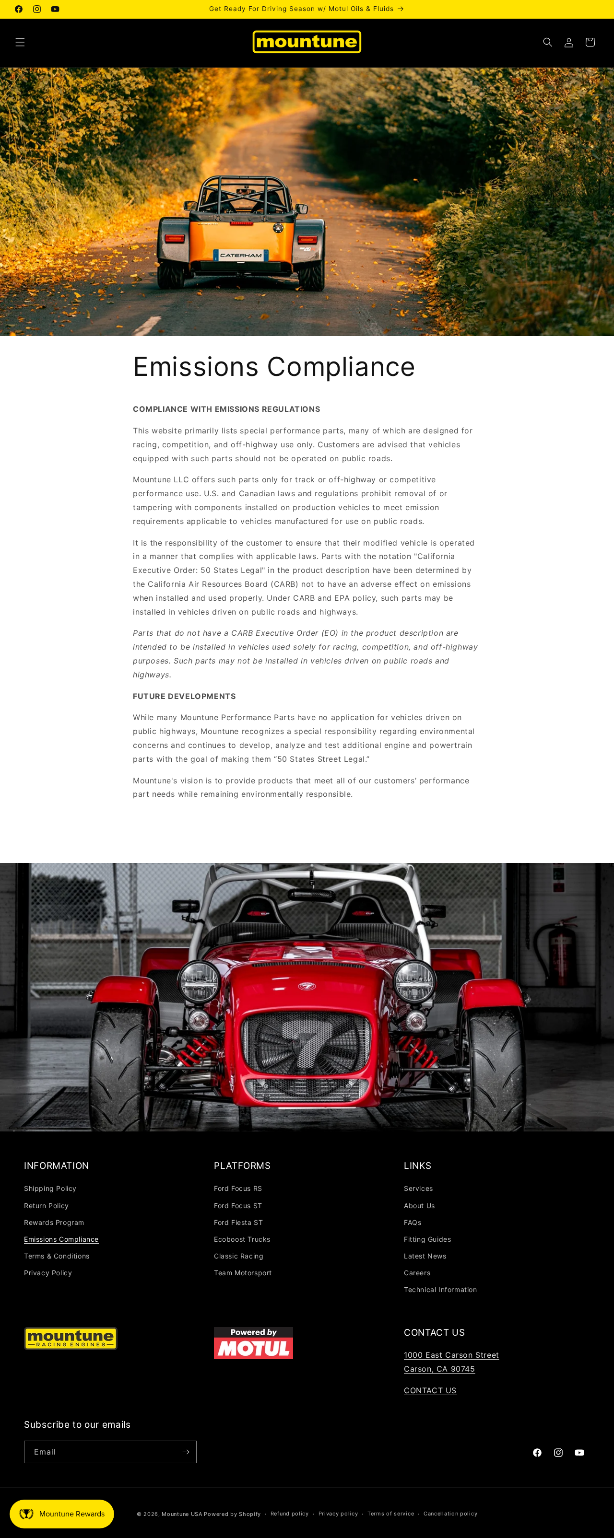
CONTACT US (430, 1390)
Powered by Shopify (232, 1514)
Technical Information (440, 1289)
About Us (419, 1205)
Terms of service (390, 1513)
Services (418, 1188)
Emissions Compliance (61, 1239)
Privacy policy (338, 1513)
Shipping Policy (50, 1188)
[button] (20, 42)
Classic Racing (238, 1256)
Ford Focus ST (238, 1205)
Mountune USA (182, 1514)
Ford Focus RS (238, 1188)
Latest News (425, 1256)
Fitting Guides (427, 1239)
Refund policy (290, 1513)
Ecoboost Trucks (242, 1239)
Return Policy (46, 1205)
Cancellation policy (450, 1513)
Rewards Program (54, 1222)
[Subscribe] (185, 1452)
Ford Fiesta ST (238, 1222)
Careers (417, 1273)
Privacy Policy (48, 1273)
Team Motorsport (243, 1273)
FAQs (412, 1222)
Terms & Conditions (57, 1256)
